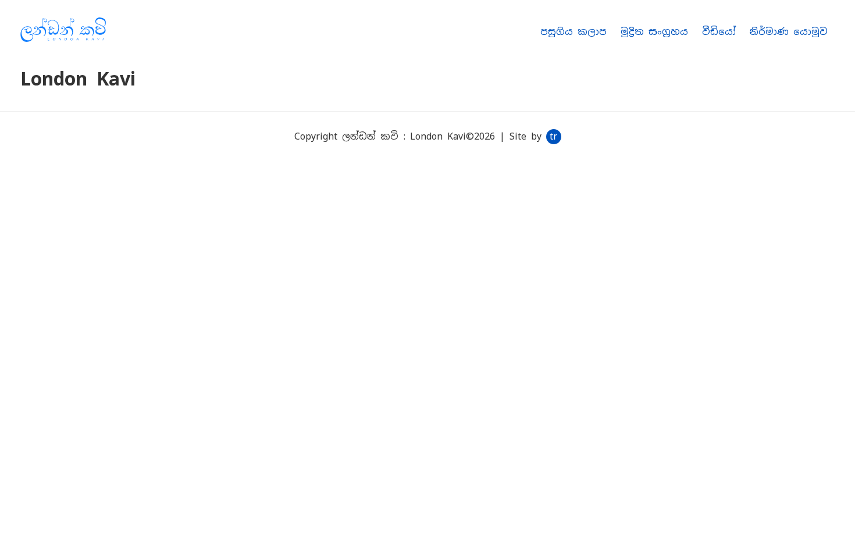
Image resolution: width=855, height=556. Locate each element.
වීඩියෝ (719, 32)
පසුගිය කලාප (573, 32)
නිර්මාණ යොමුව (789, 32)
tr (553, 136)
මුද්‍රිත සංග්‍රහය (654, 32)
